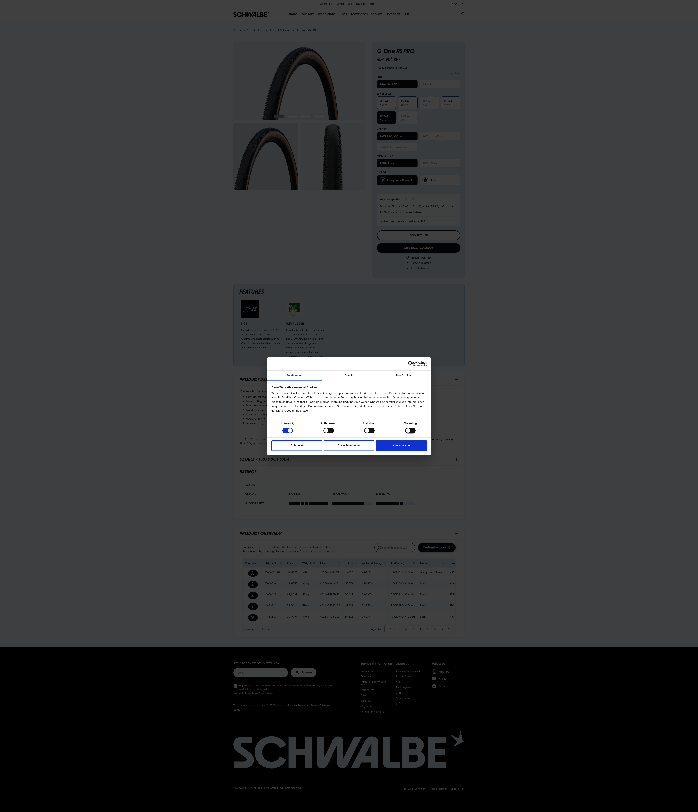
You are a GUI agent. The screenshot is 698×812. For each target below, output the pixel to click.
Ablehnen (297, 445)
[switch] (328, 430)
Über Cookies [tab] (403, 375)
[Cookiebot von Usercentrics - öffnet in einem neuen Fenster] (411, 363)
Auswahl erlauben (349, 445)
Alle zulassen (401, 445)
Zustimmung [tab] (294, 375)
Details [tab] (349, 375)
